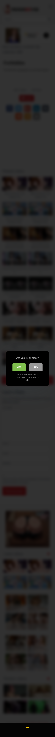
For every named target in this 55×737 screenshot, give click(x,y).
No (36, 367)
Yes (19, 367)
